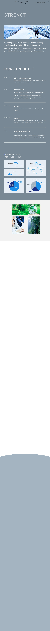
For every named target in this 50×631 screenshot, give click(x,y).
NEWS (43, 2)
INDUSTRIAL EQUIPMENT (27, 2)
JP (47, 5)
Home (5, 20)
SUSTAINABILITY (38, 2)
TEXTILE (21, 2)
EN (47, 1)
